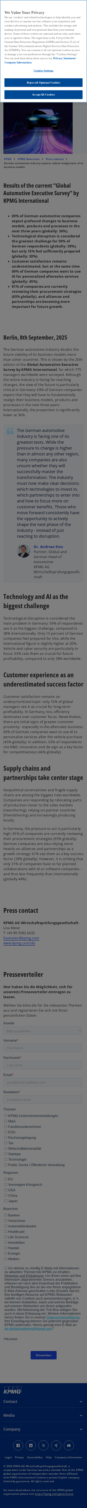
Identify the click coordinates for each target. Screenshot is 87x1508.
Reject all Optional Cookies (43, 82)
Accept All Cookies (43, 94)
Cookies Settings (43, 70)
